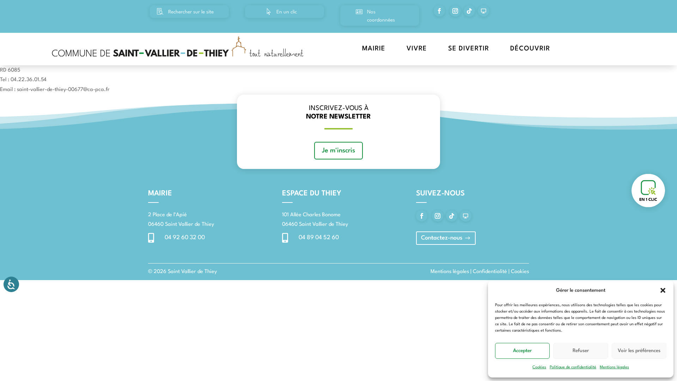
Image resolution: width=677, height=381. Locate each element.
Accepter (522, 350)
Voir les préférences (639, 350)
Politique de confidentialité (573, 367)
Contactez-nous (441, 238)
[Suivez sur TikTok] (469, 11)
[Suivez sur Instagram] (455, 11)
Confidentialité (490, 271)
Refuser (581, 350)
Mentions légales (614, 367)
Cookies (539, 367)
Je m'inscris (338, 150)
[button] (662, 290)
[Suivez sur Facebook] (439, 11)
